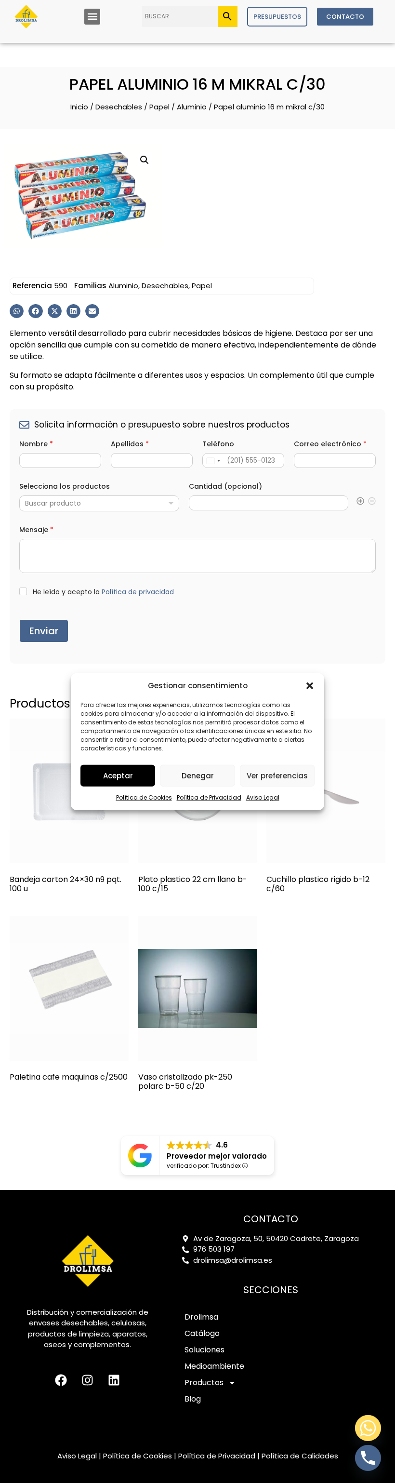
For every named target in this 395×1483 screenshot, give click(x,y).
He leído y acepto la (103, 592)
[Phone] (368, 1458)
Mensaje (36, 530)
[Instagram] (88, 1380)
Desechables (118, 107)
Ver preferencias (277, 775)
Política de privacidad (138, 592)
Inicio (79, 107)
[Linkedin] (114, 1380)
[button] (310, 686)
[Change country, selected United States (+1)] (213, 460)
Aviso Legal (262, 797)
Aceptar (118, 775)
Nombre (36, 444)
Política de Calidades (300, 1456)
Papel (159, 107)
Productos (204, 1382)
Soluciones (204, 1349)
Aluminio (192, 107)
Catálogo (202, 1333)
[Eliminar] (372, 502)
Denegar (198, 775)
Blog (192, 1398)
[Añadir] (360, 502)
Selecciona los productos (64, 486)
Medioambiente (214, 1366)
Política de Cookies (144, 797)
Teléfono (218, 444)
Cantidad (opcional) (225, 486)
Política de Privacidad (209, 797)
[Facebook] (61, 1380)
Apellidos (130, 444)
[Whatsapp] (368, 1428)
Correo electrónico (330, 444)
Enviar (43, 631)
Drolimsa (201, 1317)
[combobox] (99, 503)
